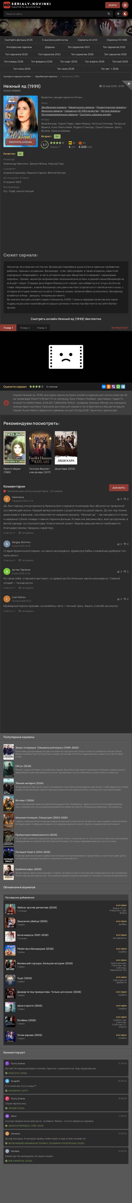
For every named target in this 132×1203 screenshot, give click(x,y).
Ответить (8, 532)
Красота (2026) (18, 1073)
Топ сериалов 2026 (115, 54)
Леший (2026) (17, 1108)
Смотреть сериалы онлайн (17, 76)
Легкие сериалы (110, 110)
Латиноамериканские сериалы (59, 114)
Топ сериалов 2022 (114, 47)
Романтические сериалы (111, 107)
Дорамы (49, 47)
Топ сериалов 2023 (16, 54)
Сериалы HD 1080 (117, 39)
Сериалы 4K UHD (87, 39)
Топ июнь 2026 (22, 68)
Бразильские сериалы (81, 107)
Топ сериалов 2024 (49, 54)
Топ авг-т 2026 (110, 68)
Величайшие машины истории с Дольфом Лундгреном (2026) (47, 1143)
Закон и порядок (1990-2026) (26, 1125)
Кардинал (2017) (18, 1090)
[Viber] (113, 387)
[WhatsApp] (118, 387)
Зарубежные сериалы (46, 76)
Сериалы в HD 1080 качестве (81, 110)
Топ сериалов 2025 (82, 54)
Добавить (119, 487)
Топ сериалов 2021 (79, 47)
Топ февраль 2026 (41, 61)
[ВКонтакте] (104, 387)
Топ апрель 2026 (94, 61)
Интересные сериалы (19, 47)
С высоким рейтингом (55, 39)
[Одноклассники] (109, 387)
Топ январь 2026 (13, 61)
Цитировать (28, 532)
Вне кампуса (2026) (20, 1160)
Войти (113, 5)
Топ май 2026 (120, 61)
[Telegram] (123, 387)
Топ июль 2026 (66, 68)
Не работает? (120, 327)
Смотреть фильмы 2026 (19, 39)
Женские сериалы (51, 110)
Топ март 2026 (68, 61)
